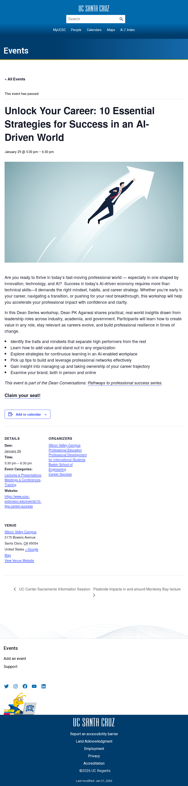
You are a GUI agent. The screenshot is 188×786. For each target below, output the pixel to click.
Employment (94, 748)
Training (10, 484)
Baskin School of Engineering (61, 466)
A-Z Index (127, 30)
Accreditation (94, 763)
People (76, 30)
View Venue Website (19, 560)
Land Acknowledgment (94, 741)
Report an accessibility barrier (94, 734)
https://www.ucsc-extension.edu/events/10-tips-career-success (23, 501)
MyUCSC (59, 30)
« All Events (15, 79)
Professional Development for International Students (68, 457)
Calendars (94, 30)
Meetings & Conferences (22, 479)
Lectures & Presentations (23, 475)
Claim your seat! (23, 395)
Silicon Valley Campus (64, 445)
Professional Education (65, 450)
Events (16, 51)
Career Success (60, 474)
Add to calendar (28, 414)
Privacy (94, 756)
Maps (111, 30)
